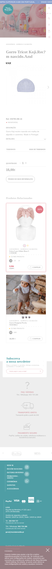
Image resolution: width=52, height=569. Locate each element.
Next (49, 87)
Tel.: (12, 521)
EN (50, 13)
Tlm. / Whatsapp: (16, 526)
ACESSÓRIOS (10, 44)
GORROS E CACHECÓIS (24, 44)
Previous (6, 110)
